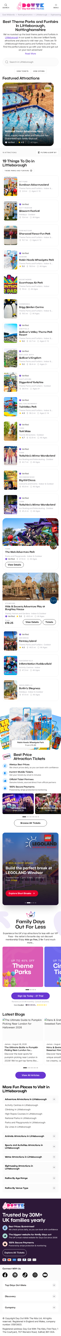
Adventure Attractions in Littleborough (26, 1099)
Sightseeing (56, 15)
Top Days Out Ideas (15, 1285)
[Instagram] (35, 1275)
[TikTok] (25, 1275)
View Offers (39, 71)
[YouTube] (45, 1275)
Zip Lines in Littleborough (18, 1126)
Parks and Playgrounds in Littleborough (25, 1122)
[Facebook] (5, 1275)
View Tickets (22, 71)
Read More (30, 53)
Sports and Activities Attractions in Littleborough (24, 1146)
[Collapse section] (54, 1099)
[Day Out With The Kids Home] (30, 6)
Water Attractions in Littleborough (23, 1157)
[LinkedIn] (15, 1275)
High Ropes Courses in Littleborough (23, 1113)
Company (10, 1307)
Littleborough (41, 15)
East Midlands (9, 15)
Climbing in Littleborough (17, 1109)
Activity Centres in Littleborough (21, 1105)
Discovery (10, 1296)
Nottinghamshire (25, 15)
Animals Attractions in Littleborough (24, 1136)
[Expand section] (54, 1136)
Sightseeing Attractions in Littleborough (19, 1167)
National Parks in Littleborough (20, 1118)
